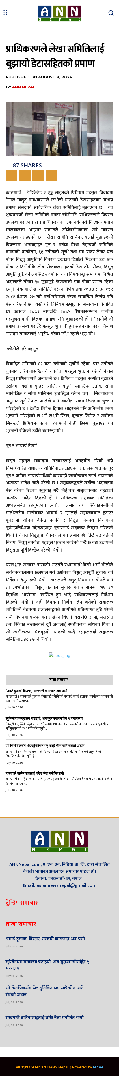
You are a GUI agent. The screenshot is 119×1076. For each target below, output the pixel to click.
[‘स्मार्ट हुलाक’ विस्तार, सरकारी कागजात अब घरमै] (103, 942)
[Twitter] (25, 175)
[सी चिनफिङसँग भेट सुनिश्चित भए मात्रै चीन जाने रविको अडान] (103, 994)
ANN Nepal (23, 87)
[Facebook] (11, 175)
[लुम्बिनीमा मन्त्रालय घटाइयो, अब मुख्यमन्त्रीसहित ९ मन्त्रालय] (103, 968)
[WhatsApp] (51, 175)
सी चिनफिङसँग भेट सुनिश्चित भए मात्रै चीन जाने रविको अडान (45, 746)
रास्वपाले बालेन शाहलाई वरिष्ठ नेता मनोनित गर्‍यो (35, 773)
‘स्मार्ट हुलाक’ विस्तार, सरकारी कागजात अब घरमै (36, 691)
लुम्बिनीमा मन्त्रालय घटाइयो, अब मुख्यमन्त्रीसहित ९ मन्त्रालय (44, 718)
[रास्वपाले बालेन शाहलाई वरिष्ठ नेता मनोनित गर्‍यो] (103, 1020)
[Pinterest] (38, 175)
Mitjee (98, 1067)
